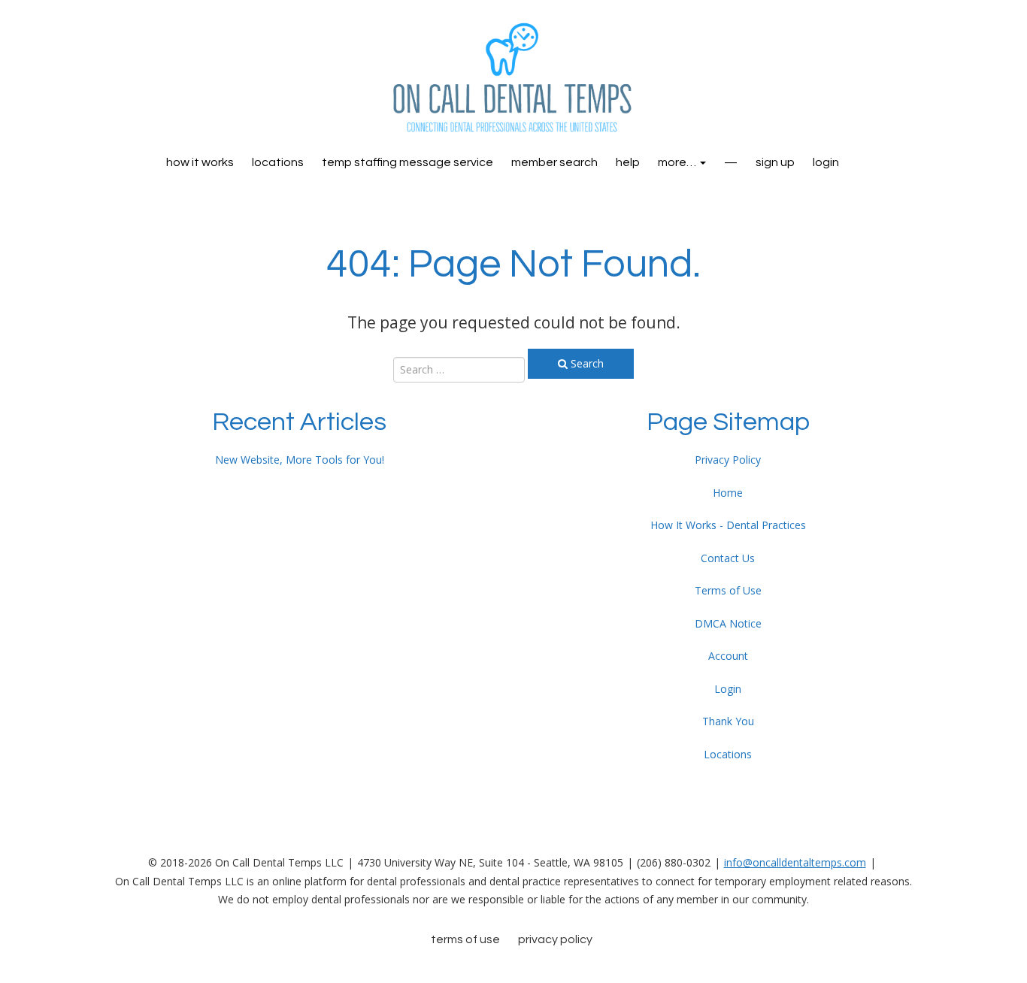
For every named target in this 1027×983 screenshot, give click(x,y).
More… (678, 162)
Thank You (728, 721)
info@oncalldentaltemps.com (795, 862)
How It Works (200, 162)
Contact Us (728, 558)
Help (628, 162)
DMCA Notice (728, 623)
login (826, 162)
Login (727, 689)
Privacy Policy (728, 459)
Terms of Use (728, 590)
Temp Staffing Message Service (407, 162)
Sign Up (775, 162)
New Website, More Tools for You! (299, 459)
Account (728, 656)
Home (728, 492)
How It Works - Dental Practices (728, 525)
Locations (278, 162)
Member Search (554, 162)
